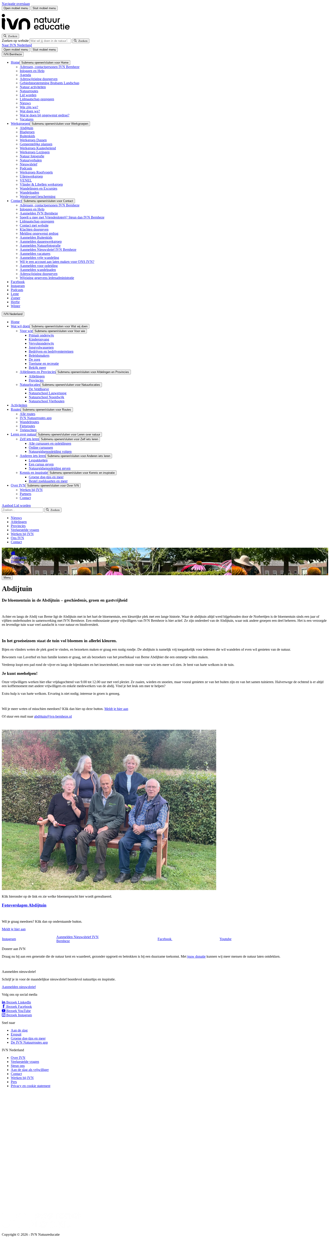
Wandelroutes (29, 422)
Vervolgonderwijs (41, 343)
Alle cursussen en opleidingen (50, 443)
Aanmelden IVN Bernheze (39, 213)
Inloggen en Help (32, 71)
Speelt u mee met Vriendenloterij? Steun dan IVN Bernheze (62, 217)
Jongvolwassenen (41, 347)
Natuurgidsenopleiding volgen (50, 451)
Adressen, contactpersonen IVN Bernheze (49, 67)
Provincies (36, 380)
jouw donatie (196, 956)
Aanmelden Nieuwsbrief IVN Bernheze (48, 249)
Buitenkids (27, 136)
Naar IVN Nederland (17, 45)
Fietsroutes (27, 426)
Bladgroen (27, 132)
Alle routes (27, 414)
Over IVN (18, 485)
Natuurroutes (29, 91)
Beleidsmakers (39, 355)
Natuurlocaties (30, 384)
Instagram (18, 286)
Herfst (15, 302)
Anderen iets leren (33, 456)
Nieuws (25, 103)
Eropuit (16, 1034)
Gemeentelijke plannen (36, 144)
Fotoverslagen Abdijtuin (24, 905)
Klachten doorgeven (34, 229)
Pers (14, 1082)
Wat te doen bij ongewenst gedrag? (44, 115)
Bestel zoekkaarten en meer (48, 481)
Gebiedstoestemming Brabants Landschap (49, 83)
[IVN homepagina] (38, 32)
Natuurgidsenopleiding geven (49, 468)
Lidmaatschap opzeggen (37, 99)
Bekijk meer (37, 367)
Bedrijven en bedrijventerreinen (51, 351)
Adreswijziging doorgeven (38, 79)
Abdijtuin (26, 128)
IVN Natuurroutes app (36, 418)
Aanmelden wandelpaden (38, 270)
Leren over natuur (23, 434)
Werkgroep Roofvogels (36, 172)
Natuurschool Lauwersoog (47, 393)
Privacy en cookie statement (30, 1086)
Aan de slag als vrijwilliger (30, 1070)
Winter (15, 306)
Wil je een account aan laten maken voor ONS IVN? (57, 262)
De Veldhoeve (39, 389)
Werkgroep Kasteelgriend (38, 148)
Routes (16, 409)
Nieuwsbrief (28, 164)
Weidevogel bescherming (37, 196)
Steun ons (18, 1066)
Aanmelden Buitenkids (36, 237)
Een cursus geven (41, 464)
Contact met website (34, 225)
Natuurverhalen (31, 160)
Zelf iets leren (29, 439)
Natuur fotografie (32, 156)
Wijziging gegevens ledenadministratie (47, 278)
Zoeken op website (16, 41)
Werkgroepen (20, 123)
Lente (15, 294)
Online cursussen (41, 447)
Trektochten (28, 430)
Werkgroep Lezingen (35, 152)
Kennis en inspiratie (34, 472)
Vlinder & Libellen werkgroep (41, 184)
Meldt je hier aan (116, 709)
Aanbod (8, 505)
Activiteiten (19, 405)
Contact (16, 201)
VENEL (26, 180)
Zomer (15, 298)
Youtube (225, 939)
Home (15, 62)
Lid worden (28, 95)
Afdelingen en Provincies (38, 372)
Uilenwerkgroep (31, 176)
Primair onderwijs (41, 335)
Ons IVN (17, 538)
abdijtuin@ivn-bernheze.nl (53, 716)
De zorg (34, 359)
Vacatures (26, 119)
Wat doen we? (30, 111)
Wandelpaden (29, 192)
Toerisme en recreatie (44, 363)
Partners (25, 494)
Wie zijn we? (29, 107)
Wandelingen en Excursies (38, 188)
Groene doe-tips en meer (46, 477)
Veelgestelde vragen (25, 530)
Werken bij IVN (31, 490)
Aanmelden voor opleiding (39, 266)
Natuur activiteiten (33, 87)
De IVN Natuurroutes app (29, 1042)
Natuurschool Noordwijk (46, 397)
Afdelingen (37, 376)
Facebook (18, 282)
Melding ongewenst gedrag (39, 233)
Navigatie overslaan (16, 4)
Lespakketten (38, 460)
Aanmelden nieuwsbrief (19, 987)
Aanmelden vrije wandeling (39, 258)
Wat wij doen (20, 326)
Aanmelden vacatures (35, 253)
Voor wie (26, 331)
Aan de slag (19, 1030)
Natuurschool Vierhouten (46, 401)
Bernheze (17, 561)
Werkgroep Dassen (33, 140)
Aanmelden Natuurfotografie (40, 245)
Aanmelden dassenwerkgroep (41, 241)
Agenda (25, 75)
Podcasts (26, 168)
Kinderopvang (39, 339)
